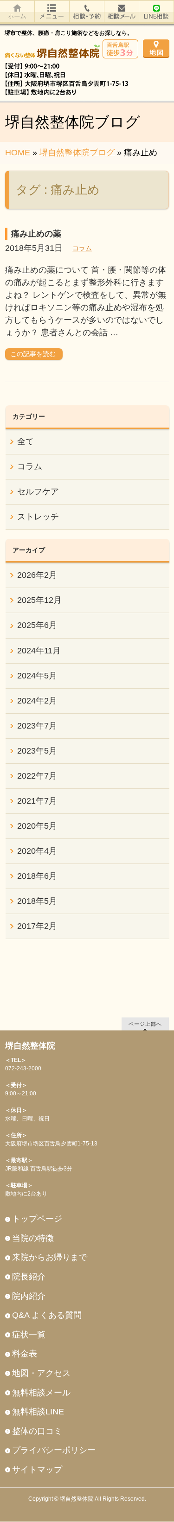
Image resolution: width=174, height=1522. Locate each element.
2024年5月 (37, 675)
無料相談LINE (38, 1411)
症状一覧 (28, 1334)
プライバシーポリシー (54, 1450)
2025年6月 (37, 625)
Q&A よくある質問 (47, 1315)
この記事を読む (33, 354)
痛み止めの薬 (36, 233)
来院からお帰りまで (49, 1257)
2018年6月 (37, 876)
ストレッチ (38, 516)
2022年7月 (37, 775)
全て (25, 441)
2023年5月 (37, 750)
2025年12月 (39, 600)
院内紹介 (28, 1296)
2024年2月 (37, 700)
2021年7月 (37, 801)
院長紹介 (28, 1276)
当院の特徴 (33, 1238)
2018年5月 (37, 901)
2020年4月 (37, 851)
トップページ (37, 1218)
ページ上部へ (145, 1024)
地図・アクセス (41, 1373)
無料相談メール (41, 1392)
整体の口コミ (37, 1431)
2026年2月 (37, 575)
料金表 (24, 1353)
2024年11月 (39, 650)
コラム (82, 248)
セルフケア (38, 491)
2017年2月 (37, 926)
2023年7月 (37, 725)
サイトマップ (37, 1469)
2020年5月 (37, 826)
